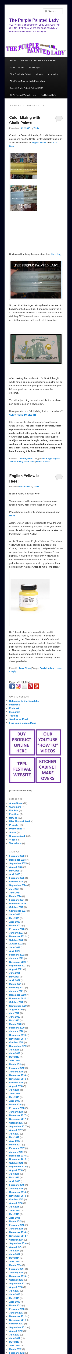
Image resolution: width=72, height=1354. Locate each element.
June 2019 (14, 1053)
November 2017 (17, 1119)
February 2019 (16, 1068)
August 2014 (16, 1247)
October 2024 (16, 881)
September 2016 (18, 1166)
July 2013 (14, 1290)
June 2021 (14, 972)
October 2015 (16, 1199)
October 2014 (16, 1239)
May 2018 (14, 1097)
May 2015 (14, 1214)
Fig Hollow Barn (48, 94)
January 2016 (16, 1188)
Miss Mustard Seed (19, 821)
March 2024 (15, 896)
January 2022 (16, 958)
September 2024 (18, 885)
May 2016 (14, 1177)
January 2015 (16, 1228)
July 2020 (14, 1013)
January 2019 (16, 1071)
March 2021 (15, 983)
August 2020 (16, 1009)
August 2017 (16, 1130)
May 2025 (14, 870)
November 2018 (17, 1078)
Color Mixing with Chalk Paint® (24, 120)
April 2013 (14, 1301)
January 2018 (16, 1111)
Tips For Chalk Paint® (20, 74)
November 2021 (17, 961)
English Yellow (39, 142)
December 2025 (17, 859)
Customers (15, 806)
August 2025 (16, 867)
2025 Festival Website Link (23, 94)
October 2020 (16, 1002)
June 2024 (14, 892)
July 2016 (14, 1173)
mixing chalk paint (26, 461)
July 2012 (14, 1334)
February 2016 (16, 1184)
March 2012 (15, 1349)
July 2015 (14, 1206)
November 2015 (17, 1195)
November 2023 (17, 903)
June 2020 (14, 1016)
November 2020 (17, 998)
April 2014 (14, 1261)
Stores (12, 832)
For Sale (13, 810)
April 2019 (14, 1060)
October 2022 (16, 940)
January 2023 (16, 932)
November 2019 (17, 1038)
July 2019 (14, 1049)
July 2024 (14, 889)
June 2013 (14, 1294)
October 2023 (16, 907)
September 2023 (18, 910)
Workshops (34, 67)
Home (13, 60)
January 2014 (16, 1272)
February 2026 (16, 855)
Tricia (36, 128)
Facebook (14, 704)
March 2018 (15, 1104)
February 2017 (16, 1148)
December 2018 (17, 1075)
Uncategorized (26, 458)
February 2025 (16, 877)
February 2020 (16, 1027)
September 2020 (18, 1005)
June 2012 (14, 1338)
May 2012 (14, 1341)
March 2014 (15, 1265)
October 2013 (16, 1279)
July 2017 (14, 1133)
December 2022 (17, 936)
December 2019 (17, 1035)
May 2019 (14, 1056)
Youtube (13, 715)
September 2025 (18, 863)
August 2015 (16, 1203)
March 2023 (15, 925)
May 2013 (14, 1298)
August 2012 (16, 1331)
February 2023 (16, 929)
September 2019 (18, 1046)
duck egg (47, 458)
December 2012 (17, 1316)
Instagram (14, 711)
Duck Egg (56, 254)
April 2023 (14, 921)
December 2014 (17, 1232)
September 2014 (18, 1243)
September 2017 (18, 1126)
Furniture (14, 814)
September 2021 (18, 965)
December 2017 (17, 1115)
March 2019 (15, 1064)
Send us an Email (18, 719)
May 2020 (14, 1020)
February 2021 (16, 987)
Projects (13, 825)
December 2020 (17, 994)
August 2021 (16, 969)
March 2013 (15, 1305)
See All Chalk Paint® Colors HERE (26, 87)
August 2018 (16, 1086)
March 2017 (15, 1144)
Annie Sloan (25, 668)
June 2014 (14, 1254)
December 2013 (17, 1276)
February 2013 (16, 1309)
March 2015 (15, 1221)
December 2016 (17, 1155)
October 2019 (16, 1042)
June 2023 (14, 914)
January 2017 (16, 1152)
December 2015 (17, 1192)
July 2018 (14, 1089)
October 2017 (16, 1122)
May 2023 (14, 918)
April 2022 (14, 951)
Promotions (15, 828)
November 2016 (17, 1159)
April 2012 (14, 1345)
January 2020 (16, 1031)
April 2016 (14, 1181)
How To (13, 817)
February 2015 (16, 1225)
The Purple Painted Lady (34, 20)
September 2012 (18, 1327)
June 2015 (14, 1210)
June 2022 (14, 947)
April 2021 (14, 980)
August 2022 (16, 943)
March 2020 (15, 1024)
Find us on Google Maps (22, 722)
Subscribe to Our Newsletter (24, 701)
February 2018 (16, 1108)
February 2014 (16, 1268)
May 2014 (14, 1257)
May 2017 (14, 1137)
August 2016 (16, 1170)
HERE (12, 515)
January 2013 (16, 1312)
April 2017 (14, 1140)
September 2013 (18, 1283)
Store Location (17, 67)
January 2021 (16, 991)
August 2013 (16, 1287)
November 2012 (17, 1319)
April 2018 (14, 1100)
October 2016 (16, 1162)
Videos (39, 74)
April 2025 (14, 874)
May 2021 (14, 976)
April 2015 (14, 1217)
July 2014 (14, 1250)
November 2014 (17, 1235)
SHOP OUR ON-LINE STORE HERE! (38, 60)
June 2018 (14, 1093)
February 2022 (16, 954)
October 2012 (16, 1323)
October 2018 (16, 1082)
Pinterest (14, 708)
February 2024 (16, 899)
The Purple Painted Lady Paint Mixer (27, 81)
